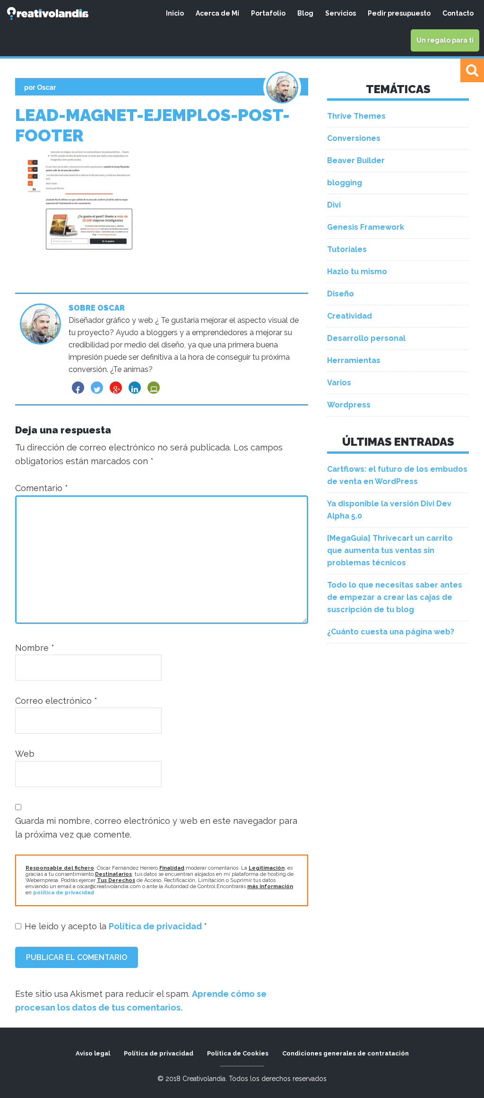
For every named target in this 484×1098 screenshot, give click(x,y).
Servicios (340, 13)
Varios (339, 382)
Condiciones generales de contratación (345, 1053)
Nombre (34, 648)
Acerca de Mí (217, 13)
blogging (344, 182)
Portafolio (268, 13)
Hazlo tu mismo (357, 271)
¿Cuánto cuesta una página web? (390, 631)
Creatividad (349, 315)
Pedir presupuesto (399, 13)
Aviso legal (93, 1053)
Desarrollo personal (366, 338)
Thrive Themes (356, 116)
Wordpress (349, 404)
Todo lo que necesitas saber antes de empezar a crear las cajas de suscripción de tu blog (394, 597)
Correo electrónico (56, 701)
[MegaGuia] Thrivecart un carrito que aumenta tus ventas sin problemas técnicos (390, 550)
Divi (334, 204)
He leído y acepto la (116, 926)
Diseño (340, 293)
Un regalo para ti (445, 40)
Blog (305, 13)
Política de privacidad (156, 926)
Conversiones (353, 138)
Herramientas (353, 360)
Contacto (458, 13)
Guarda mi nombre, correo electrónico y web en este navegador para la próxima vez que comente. (156, 827)
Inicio (175, 13)
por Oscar (40, 87)
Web (25, 754)
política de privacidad (63, 893)
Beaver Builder (356, 160)
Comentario (41, 488)
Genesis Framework (365, 227)
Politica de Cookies (237, 1053)
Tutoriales (347, 249)
